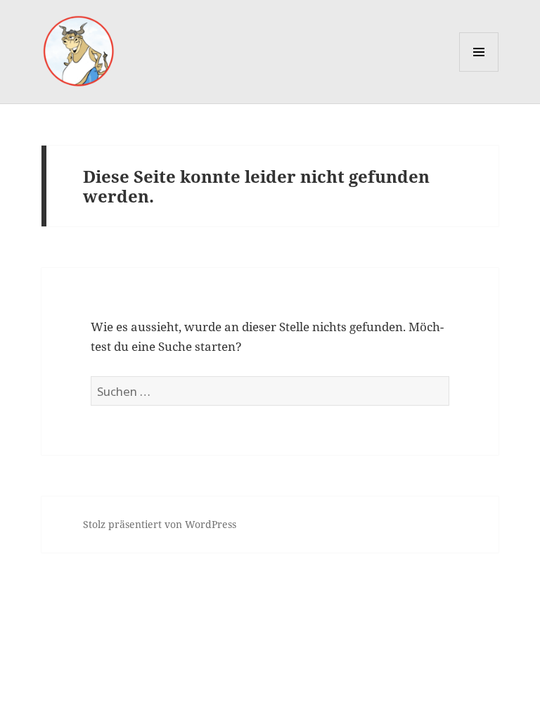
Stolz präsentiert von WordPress (159, 524)
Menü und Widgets (479, 71)
